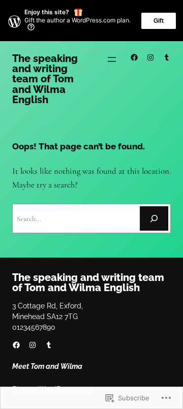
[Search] (154, 218)
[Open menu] (112, 59)
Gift (159, 20)
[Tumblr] (167, 57)
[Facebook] (134, 57)
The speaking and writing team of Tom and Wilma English (45, 79)
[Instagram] (150, 57)
